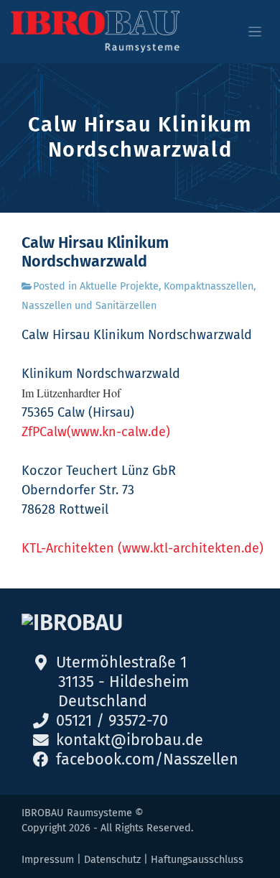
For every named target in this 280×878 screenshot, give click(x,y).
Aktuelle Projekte (119, 286)
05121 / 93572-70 (112, 720)
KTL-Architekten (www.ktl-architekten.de (140, 548)
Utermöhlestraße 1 (121, 662)
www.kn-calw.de (118, 432)
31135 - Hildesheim (124, 682)
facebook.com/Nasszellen (147, 759)
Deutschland (102, 701)
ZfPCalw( (46, 432)
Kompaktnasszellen (208, 286)
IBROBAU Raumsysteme (77, 813)
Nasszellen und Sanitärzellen (89, 306)
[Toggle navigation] (255, 32)
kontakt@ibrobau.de (129, 740)
